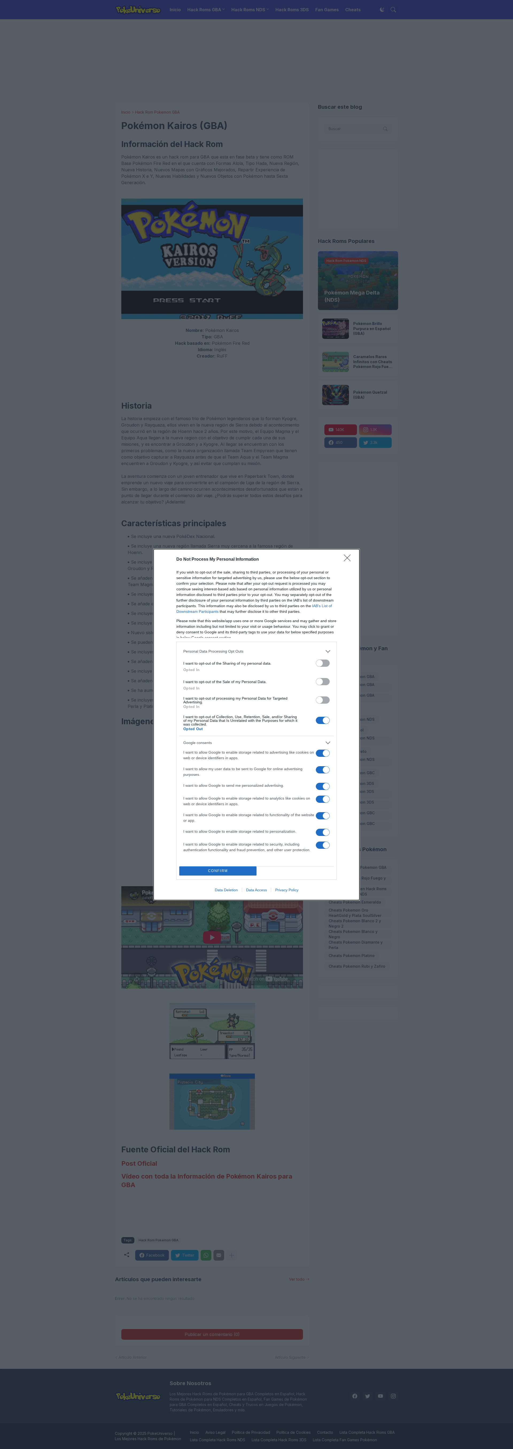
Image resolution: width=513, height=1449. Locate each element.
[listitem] (256, 651)
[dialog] (256, 724)
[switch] (323, 663)
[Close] (349, 560)
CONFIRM (218, 871)
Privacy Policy (286, 890)
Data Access (256, 890)
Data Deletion (226, 890)
